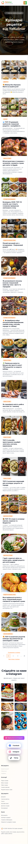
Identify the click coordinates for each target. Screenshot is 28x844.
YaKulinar (8, 2)
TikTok (16, 758)
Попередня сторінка (14, 652)
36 (24, 655)
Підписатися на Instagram (15, 738)
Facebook (16, 745)
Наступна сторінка (14, 659)
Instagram (16, 751)
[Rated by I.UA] (4, 837)
